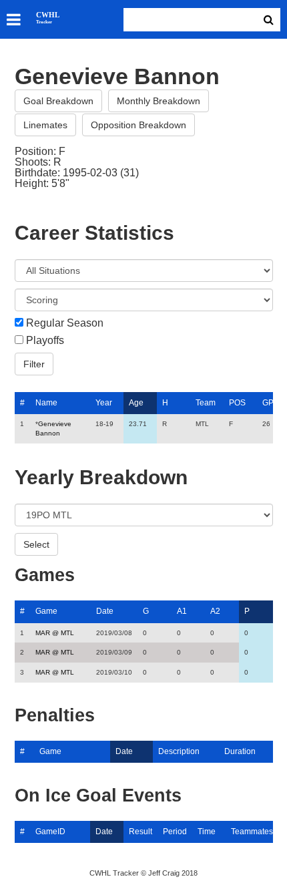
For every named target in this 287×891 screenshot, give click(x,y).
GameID (50, 831)
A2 (215, 611)
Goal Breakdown (58, 101)
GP (268, 402)
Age (136, 402)
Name (46, 402)
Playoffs (45, 340)
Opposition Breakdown (138, 125)
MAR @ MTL (54, 633)
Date (104, 611)
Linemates (45, 125)
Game (46, 611)
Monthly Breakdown (158, 101)
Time (207, 831)
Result (140, 831)
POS (237, 402)
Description (179, 751)
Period (175, 831)
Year (103, 402)
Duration (240, 751)
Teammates (252, 831)
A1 (182, 611)
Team (206, 402)
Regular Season (64, 323)
